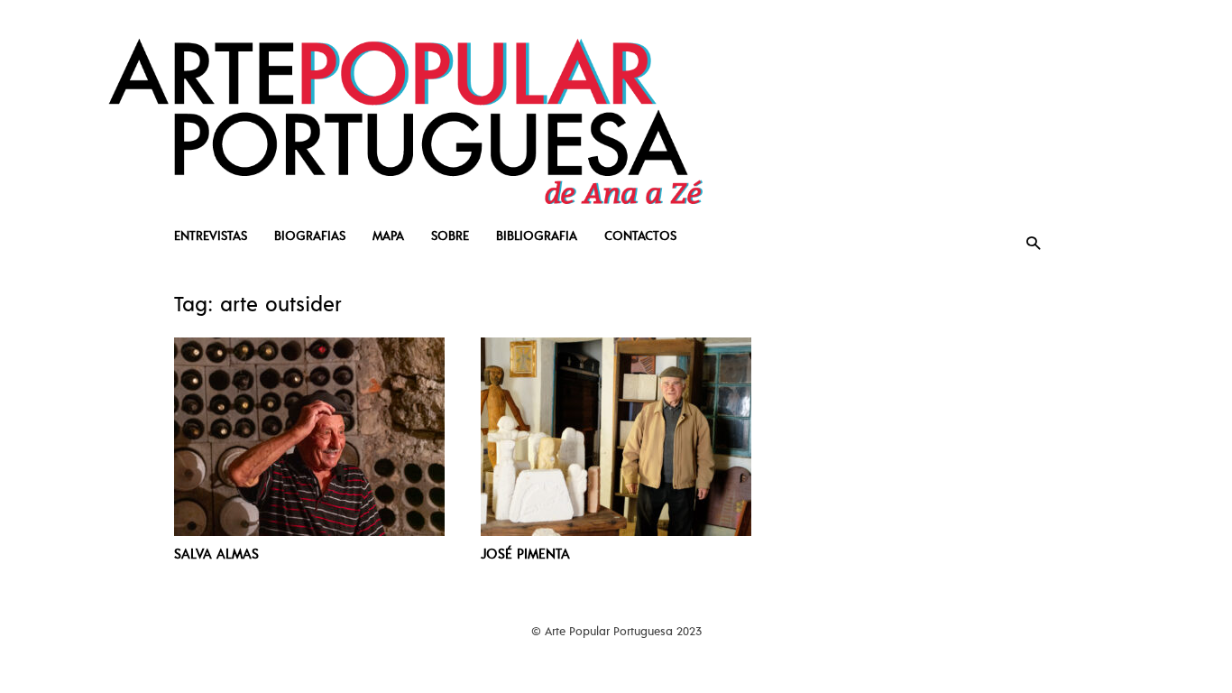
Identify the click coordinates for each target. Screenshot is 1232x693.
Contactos (640, 234)
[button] (1033, 243)
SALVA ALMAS (216, 552)
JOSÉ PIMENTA (525, 552)
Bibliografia (536, 234)
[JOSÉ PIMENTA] (616, 436)
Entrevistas (210, 234)
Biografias (309, 234)
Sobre (450, 234)
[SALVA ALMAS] (309, 436)
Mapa (388, 234)
